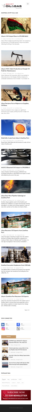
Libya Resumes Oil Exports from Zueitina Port (14, 231)
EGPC (20, 379)
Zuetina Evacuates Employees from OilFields (15, 265)
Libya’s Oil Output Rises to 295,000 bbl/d (14, 36)
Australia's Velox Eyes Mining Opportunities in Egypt (19, 356)
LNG (23, 382)
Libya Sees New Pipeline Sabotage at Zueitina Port (13, 197)
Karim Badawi (14, 385)
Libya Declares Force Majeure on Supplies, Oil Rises (15, 104)
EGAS (18, 382)
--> (1, 328)
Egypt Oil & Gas (21, 170)
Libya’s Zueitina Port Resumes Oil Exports (15, 296)
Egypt (4, 379)
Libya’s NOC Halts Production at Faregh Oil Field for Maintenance (15, 70)
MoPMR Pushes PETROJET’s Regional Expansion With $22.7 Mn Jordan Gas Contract (18, 342)
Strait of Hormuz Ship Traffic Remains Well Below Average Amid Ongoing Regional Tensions (19, 364)
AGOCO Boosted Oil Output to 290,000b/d (15, 167)
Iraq (8, 379)
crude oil (13, 382)
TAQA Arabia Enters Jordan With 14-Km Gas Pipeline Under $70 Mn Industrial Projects (18, 350)
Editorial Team (20, 38)
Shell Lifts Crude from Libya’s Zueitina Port (15, 138)
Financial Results (5, 385)
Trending (8, 336)
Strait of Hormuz (6, 382)
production (14, 379)
